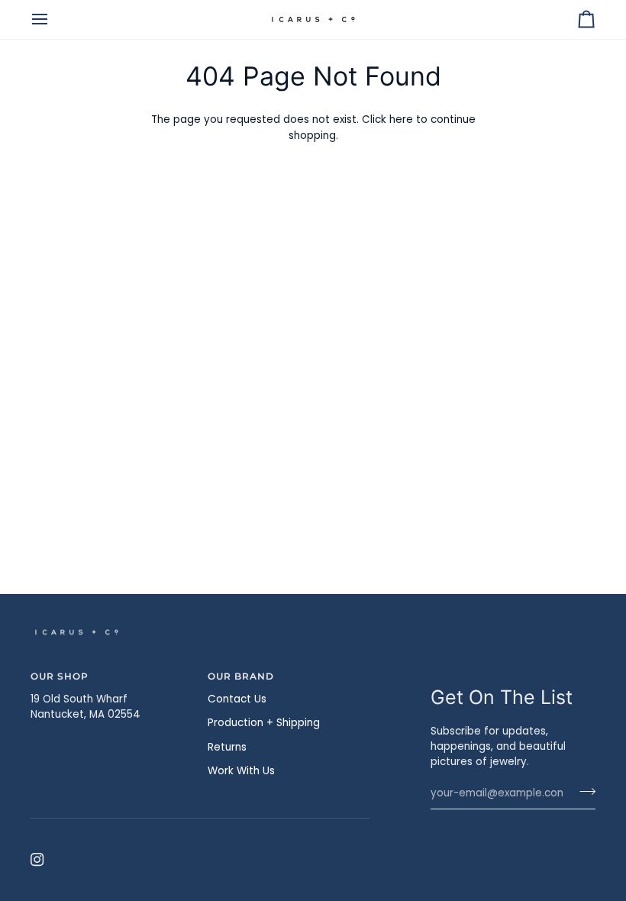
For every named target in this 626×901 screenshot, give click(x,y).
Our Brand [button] (241, 676)
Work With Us (241, 771)
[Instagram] (37, 860)
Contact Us (237, 699)
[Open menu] (53, 19)
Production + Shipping (264, 722)
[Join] (582, 792)
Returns (227, 747)
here (401, 119)
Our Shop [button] (60, 676)
